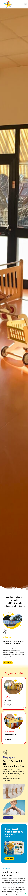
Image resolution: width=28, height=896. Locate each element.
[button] (25, 4)
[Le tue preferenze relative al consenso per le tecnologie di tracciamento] (25, 893)
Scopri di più (7, 705)
